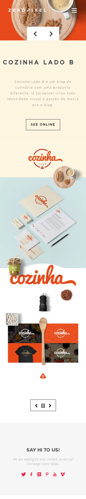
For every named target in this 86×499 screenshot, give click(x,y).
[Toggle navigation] (74, 10)
